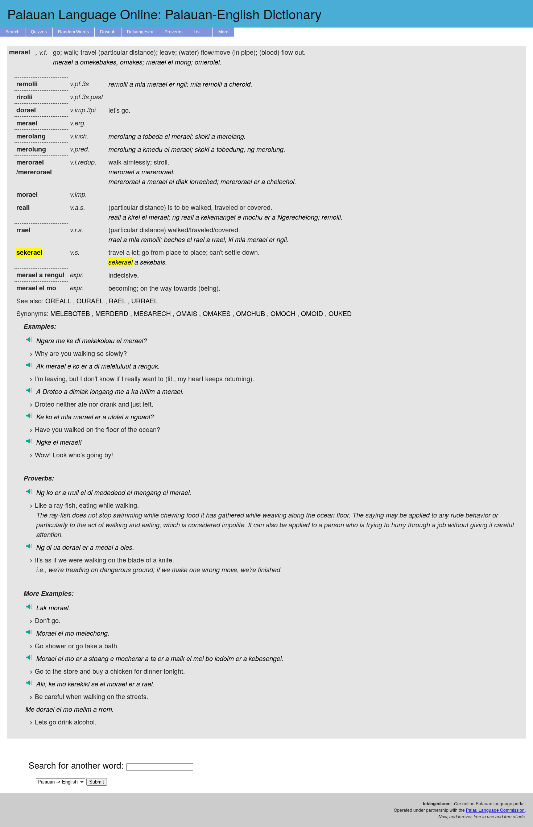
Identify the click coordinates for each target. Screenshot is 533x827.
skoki (202, 136)
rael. (148, 683)
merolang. (231, 136)
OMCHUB (250, 313)
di (77, 340)
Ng (40, 492)
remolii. (332, 216)
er (172, 83)
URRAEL (144, 300)
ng (251, 149)
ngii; (183, 83)
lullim (147, 391)
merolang (122, 136)
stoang (98, 658)
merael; (182, 136)
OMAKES (217, 313)
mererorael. (158, 171)
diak (182, 181)
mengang (147, 492)
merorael (121, 171)
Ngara (45, 340)
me (60, 340)
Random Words (73, 31)
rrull (73, 492)
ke (70, 340)
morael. (59, 607)
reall (114, 216)
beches (174, 239)
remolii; (151, 239)
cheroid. (240, 83)
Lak (41, 607)
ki (230, 239)
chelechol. (281, 181)
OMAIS (186, 313)
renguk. (149, 365)
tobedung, (230, 149)
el (170, 61)
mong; (184, 61)
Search (12, 31)
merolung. (270, 149)
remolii (118, 83)
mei (198, 658)
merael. (173, 391)
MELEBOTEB (70, 313)
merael (63, 61)
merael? (135, 340)
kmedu (152, 149)
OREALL (58, 300)
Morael (46, 632)
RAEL (117, 300)
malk (178, 658)
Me (29, 709)
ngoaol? (142, 416)
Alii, (41, 683)
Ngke (43, 441)
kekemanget (218, 216)
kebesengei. (266, 658)
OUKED (340, 313)
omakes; (132, 61)
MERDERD (111, 313)
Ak (40, 365)
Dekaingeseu (140, 31)
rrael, (219, 239)
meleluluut (116, 365)
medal (104, 547)
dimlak (78, 391)
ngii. (283, 239)
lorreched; (204, 181)
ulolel (115, 416)
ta (153, 658)
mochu (253, 216)
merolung (122, 149)
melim (82, 709)
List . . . (200, 31)
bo (209, 658)
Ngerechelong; (298, 216)
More (223, 31)
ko (76, 365)
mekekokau (98, 340)
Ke (40, 416)
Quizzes (39, 31)
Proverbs (173, 31)
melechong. (93, 632)
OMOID (312, 313)
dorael (71, 547)
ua (57, 547)
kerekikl (79, 683)
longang (101, 391)
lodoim (224, 658)
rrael (114, 239)
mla (140, 83)
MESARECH (152, 313)
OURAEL (90, 300)
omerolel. (208, 61)
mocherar (129, 658)
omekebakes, (99, 61)
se (94, 683)
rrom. (106, 709)
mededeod (109, 492)
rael (199, 239)
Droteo (52, 391)
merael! (71, 441)
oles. (127, 547)
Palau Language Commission (495, 810)
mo (69, 632)
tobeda (153, 136)
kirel (134, 216)
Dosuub (108, 31)
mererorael (124, 181)
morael (117, 683)
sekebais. (153, 261)
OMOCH (283, 313)
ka (134, 391)
